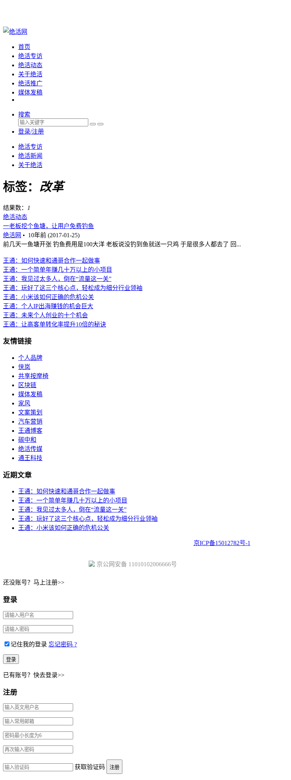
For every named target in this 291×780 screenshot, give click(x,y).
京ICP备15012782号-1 (222, 543)
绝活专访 (30, 56)
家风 (24, 403)
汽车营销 (30, 421)
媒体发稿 (30, 92)
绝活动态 (30, 65)
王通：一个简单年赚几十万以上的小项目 (57, 269)
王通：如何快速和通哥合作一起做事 (51, 260)
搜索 (24, 114)
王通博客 (30, 430)
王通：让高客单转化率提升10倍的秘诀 (54, 324)
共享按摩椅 (33, 376)
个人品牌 (30, 358)
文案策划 (30, 412)
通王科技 (30, 458)
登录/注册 (31, 131)
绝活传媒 (30, 449)
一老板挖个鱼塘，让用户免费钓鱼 (48, 226)
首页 (24, 47)
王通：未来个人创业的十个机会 (45, 315)
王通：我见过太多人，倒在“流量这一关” (57, 279)
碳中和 (27, 439)
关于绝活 (30, 74)
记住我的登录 (29, 644)
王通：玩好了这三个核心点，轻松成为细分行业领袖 (72, 288)
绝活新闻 (30, 156)
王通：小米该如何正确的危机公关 (48, 297)
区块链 (27, 385)
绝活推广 (30, 83)
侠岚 (24, 367)
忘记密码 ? (62, 644)
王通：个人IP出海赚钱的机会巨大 (48, 306)
